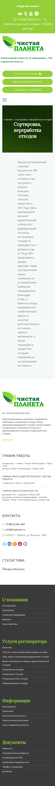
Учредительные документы (15, 753)
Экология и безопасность (14, 715)
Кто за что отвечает (26, 73)
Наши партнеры (10, 624)
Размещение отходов (12, 674)
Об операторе (9, 605)
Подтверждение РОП (12, 757)
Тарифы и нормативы (12, 766)
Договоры (7, 771)
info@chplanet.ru (29, 19)
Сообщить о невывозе (27, 89)
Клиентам (6, 647)
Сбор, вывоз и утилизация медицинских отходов (25, 656)
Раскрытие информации (13, 614)
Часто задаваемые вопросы (15, 725)
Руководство (8, 610)
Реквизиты (7, 748)
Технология (7, 711)
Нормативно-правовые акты (15, 762)
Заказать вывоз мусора (27, 81)
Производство (9, 706)
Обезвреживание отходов (15, 683)
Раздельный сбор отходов (15, 678)
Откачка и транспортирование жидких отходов (24, 652)
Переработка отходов (12, 669)
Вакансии (6, 619)
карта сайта (7, 439)
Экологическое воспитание (15, 720)
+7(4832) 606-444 (15, 524)
